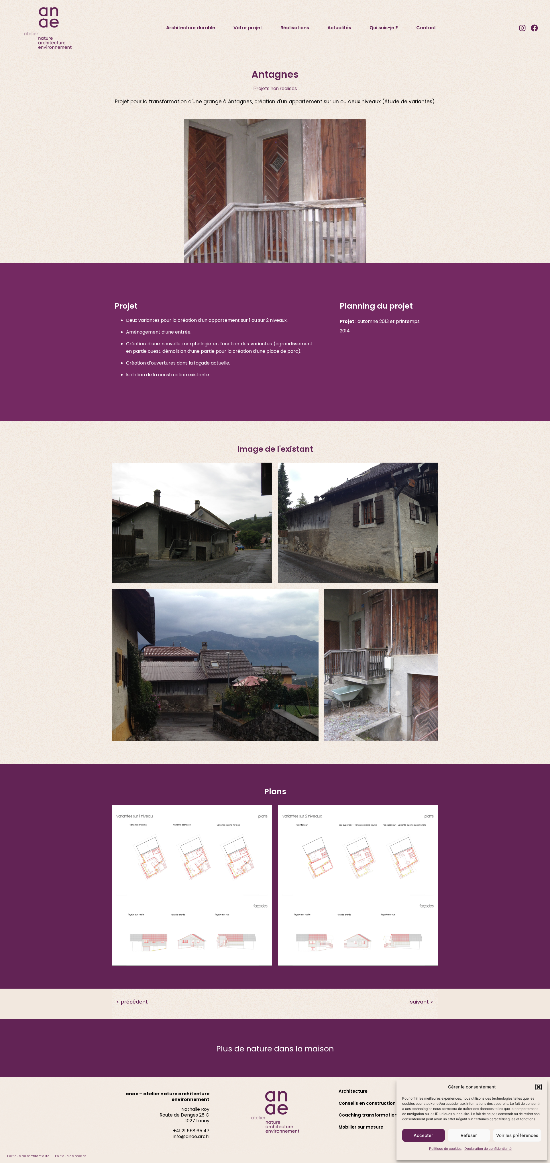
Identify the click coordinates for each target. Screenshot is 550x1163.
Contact (426, 27)
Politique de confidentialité (28, 1156)
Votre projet (247, 27)
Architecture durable (190, 27)
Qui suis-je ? (384, 27)
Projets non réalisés (275, 88)
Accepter (423, 1135)
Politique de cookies (445, 1148)
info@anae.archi (191, 1136)
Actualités (339, 27)
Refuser (469, 1135)
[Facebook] (534, 28)
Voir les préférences (517, 1135)
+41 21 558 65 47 (191, 1130)
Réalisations (294, 27)
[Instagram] (522, 28)
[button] (538, 1087)
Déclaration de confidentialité (488, 1148)
